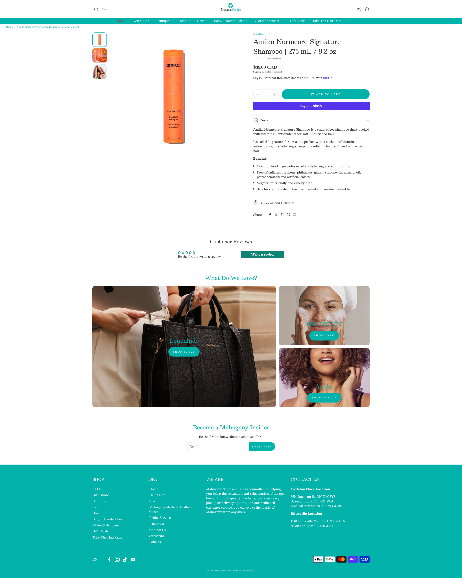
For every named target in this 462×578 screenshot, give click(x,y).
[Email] (294, 214)
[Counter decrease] (257, 94)
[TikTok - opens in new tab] (125, 559)
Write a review (262, 254)
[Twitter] (276, 214)
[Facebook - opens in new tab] (109, 559)
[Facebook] (270, 214)
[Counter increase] (274, 94)
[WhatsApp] (288, 214)
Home (9, 27)
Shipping (257, 71)
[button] (120, 9)
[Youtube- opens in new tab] (133, 559)
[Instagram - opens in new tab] (117, 559)
